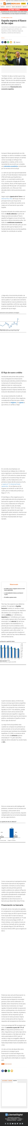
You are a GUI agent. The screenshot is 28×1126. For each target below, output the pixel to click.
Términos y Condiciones (11, 1119)
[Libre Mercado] (11, 3)
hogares (13, 402)
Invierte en (8, 6)
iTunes (22, 1124)
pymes (21, 402)
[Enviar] (8, 42)
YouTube (13, 1124)
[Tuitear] (5, 42)
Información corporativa (14, 1117)
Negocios (25, 6)
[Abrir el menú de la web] (1, 3)
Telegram (20, 1124)
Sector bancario (8, 1064)
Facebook (5, 1124)
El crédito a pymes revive (10, 597)
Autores (19, 1120)
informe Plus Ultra (6, 198)
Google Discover (15, 1124)
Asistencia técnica (11, 1120)
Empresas (3, 6)
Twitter (8, 1124)
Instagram (10, 1124)
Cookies (20, 1119)
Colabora (23, 3)
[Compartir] (2, 42)
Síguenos (18, 42)
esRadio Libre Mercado (16, 6)
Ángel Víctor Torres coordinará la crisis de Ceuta (15, 0)
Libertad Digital (14, 1114)
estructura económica (11, 166)
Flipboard (17, 1124)
